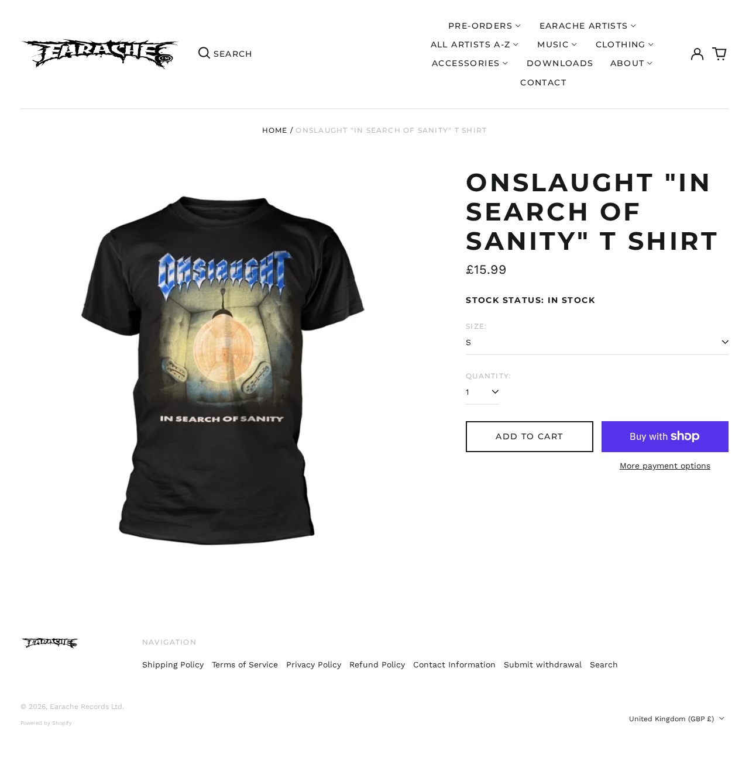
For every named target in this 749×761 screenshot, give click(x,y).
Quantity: (488, 375)
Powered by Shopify (46, 723)
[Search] (204, 54)
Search (604, 664)
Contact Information (454, 664)
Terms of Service (245, 664)
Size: (476, 326)
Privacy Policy (313, 664)
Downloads (560, 63)
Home (275, 130)
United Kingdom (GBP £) (672, 719)
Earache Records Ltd (86, 707)
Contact (543, 82)
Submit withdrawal (543, 664)
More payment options (665, 465)
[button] (719, 54)
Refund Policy (377, 664)
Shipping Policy (173, 664)
